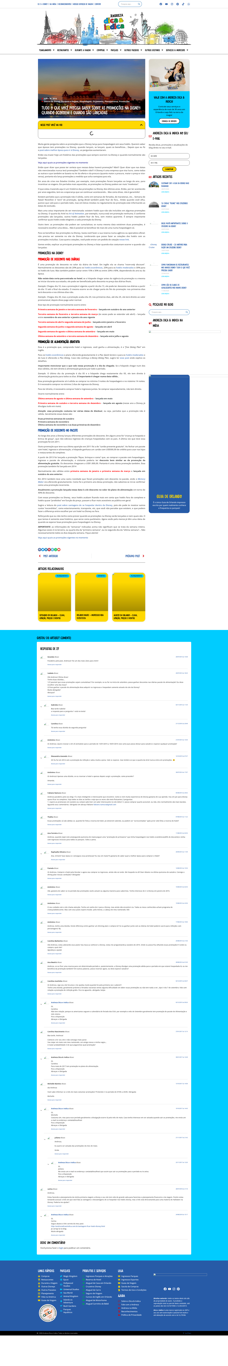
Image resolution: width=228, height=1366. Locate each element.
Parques (114, 50)
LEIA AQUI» (165, 192)
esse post (124, 357)
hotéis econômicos (94, 267)
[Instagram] (171, 4)
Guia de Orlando (169, 496)
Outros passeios (131, 50)
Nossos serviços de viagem (83, 4)
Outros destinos (152, 50)
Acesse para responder (55, 664)
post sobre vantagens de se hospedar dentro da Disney (84, 505)
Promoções (124, 101)
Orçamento (98, 101)
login (61, 1248)
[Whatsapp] (188, 4)
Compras (101, 50)
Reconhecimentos (64, 4)
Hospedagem (85, 101)
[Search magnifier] (139, 4)
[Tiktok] (183, 4)
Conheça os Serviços (169, 121)
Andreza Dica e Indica (60, 1002)
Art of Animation (76, 213)
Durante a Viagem (83, 50)
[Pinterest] (177, 4)
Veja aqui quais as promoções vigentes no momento (63, 162)
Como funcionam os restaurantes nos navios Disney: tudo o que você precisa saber (175, 267)
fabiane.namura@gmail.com (105, 804)
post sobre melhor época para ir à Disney (59, 150)
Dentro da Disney (52, 101)
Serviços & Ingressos (175, 50)
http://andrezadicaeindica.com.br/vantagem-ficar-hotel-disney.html (78, 1226)
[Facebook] (160, 4)
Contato (98, 4)
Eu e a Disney (43, 4)
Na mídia (53, 4)
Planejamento (45, 50)
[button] (141, 124)
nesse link (124, 239)
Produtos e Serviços (94, 1270)
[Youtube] (166, 4)
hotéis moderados (125, 267)
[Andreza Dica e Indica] (180, 1278)
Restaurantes (63, 50)
